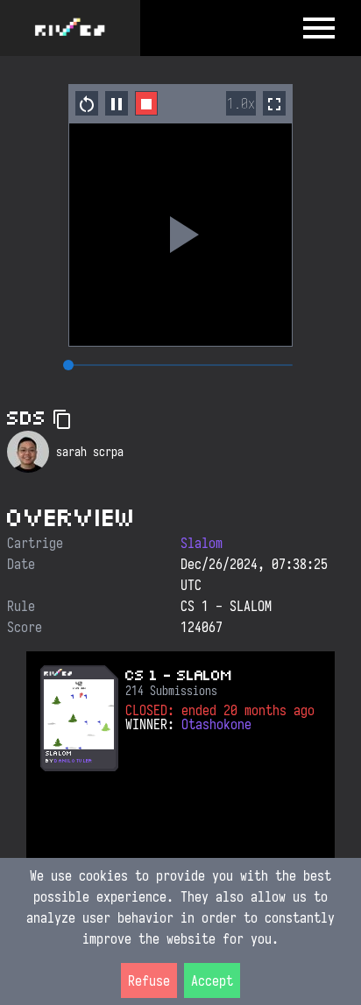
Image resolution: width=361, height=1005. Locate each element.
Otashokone (216, 724)
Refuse (149, 980)
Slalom (201, 543)
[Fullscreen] (274, 103)
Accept (212, 980)
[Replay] (180, 235)
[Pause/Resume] (116, 103)
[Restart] (86, 103)
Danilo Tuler (72, 760)
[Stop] (146, 103)
